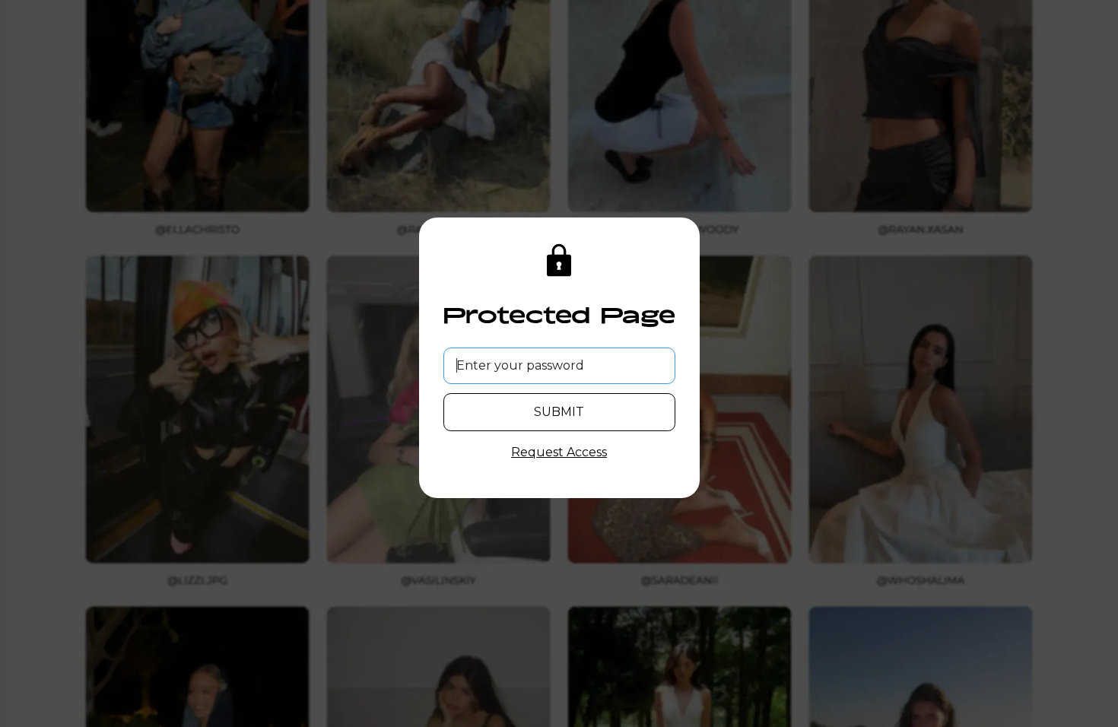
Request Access (559, 452)
